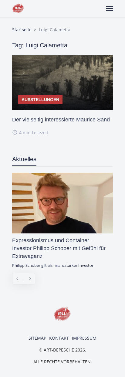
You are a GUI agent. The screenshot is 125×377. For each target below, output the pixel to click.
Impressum (84, 338)
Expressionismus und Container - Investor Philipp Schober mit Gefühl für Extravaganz (59, 248)
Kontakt (59, 338)
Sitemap (37, 338)
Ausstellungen (40, 99)
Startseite (22, 29)
